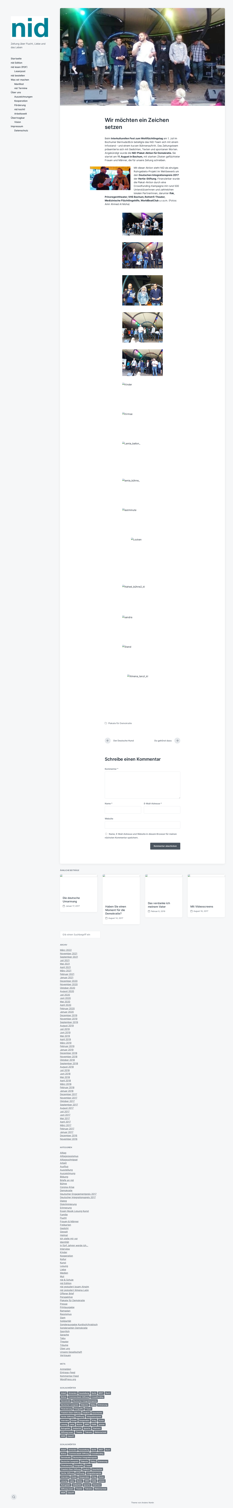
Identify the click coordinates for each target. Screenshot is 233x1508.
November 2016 (68, 1139)
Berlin (94, 1393)
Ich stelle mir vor (69, 1238)
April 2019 (65, 1039)
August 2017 (67, 1108)
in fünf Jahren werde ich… (74, 1245)
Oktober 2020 (67, 988)
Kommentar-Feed (69, 1376)
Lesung (64, 1266)
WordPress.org (68, 1379)
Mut (62, 1276)
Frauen (88, 1409)
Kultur (63, 1259)
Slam (62, 1317)
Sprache (64, 1334)
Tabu (63, 1338)
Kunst (63, 1262)
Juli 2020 (65, 994)
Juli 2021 (65, 960)
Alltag (63, 1152)
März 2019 (65, 1043)
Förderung (20, 105)
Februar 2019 (67, 1046)
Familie (64, 1214)
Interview (65, 1249)
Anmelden (65, 1369)
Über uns (16, 92)
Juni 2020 (65, 998)
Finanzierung (66, 1409)
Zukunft (70, 1436)
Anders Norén (148, 1502)
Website (109, 818)
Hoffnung (80, 1416)
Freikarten (65, 1225)
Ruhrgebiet (65, 1428)
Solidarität (65, 1321)
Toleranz (88, 1432)
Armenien (72, 1393)
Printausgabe (67, 1307)
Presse (63, 1304)
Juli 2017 (65, 1111)
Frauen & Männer (69, 1221)
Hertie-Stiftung (67, 1416)
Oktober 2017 (67, 1101)
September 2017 (69, 1104)
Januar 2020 (67, 1012)
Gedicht (64, 1228)
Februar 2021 (67, 974)
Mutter (79, 1424)
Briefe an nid (67, 1180)
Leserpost (19, 71)
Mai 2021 (65, 963)
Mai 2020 (65, 1001)
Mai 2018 (65, 1077)
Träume (64, 1345)
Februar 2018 (67, 1087)
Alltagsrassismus (69, 1156)
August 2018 (67, 1067)
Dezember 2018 (68, 1053)
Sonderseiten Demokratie (74, 1328)
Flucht (63, 1218)
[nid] (30, 27)
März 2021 (65, 970)
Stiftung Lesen (67, 1432)
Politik (93, 1424)
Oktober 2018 (67, 1060)
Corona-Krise (67, 1187)
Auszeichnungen (23, 96)
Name (108, 803)
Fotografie (78, 1409)
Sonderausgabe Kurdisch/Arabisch (79, 1324)
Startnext (97, 1428)
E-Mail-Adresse (153, 803)
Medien (64, 1273)
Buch (108, 1393)
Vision (17, 122)
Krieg (94, 1420)
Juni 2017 (65, 1115)
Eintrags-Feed (67, 1372)
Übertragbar (18, 118)
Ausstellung (66, 1170)
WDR (63, 1436)
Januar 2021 (66, 977)
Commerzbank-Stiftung (79, 1397)
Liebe (63, 1269)
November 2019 (68, 1018)
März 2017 (65, 1125)
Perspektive (66, 1297)
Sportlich (65, 1331)
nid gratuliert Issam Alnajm (74, 1286)
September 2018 (69, 1063)
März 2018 (65, 1084)
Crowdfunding (97, 1397)
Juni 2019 (65, 1032)
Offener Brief (67, 1293)
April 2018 (65, 1080)
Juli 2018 (65, 1070)
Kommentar (111, 769)
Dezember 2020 (69, 981)
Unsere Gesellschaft (71, 1352)
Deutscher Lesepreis (69, 1405)
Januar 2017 (66, 1132)
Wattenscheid (100, 1432)
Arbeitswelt (20, 113)
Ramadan (65, 1310)
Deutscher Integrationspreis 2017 (78, 1197)
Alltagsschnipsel (69, 1159)
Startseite (16, 58)
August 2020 (67, 991)
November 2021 (68, 953)
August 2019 (67, 1025)
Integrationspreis (94, 1416)
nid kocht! (19, 109)
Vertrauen (65, 1355)
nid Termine (20, 88)
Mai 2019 (65, 1036)
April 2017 (65, 1121)
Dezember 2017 (68, 1094)
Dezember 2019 (68, 1015)
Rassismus (66, 1314)
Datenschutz (21, 130)
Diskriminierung (68, 1204)
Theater (64, 1341)
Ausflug (64, 1166)
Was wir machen (20, 79)
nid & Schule (66, 1279)
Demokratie (66, 1190)
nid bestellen (18, 75)
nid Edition (16, 62)
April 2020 (65, 1005)
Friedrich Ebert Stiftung (71, 1413)
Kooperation (21, 101)
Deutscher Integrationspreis (85, 1401)
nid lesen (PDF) (19, 67)
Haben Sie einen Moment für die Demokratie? (115, 910)
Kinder (63, 1252)
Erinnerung (66, 1207)
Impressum (17, 126)
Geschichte (97, 1413)
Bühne (63, 1183)
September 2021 (69, 957)
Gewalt (64, 1231)
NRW (87, 1424)
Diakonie (84, 1405)
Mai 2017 (65, 1118)
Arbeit (63, 1163)
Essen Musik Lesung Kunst (74, 1211)
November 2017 (68, 1097)
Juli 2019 (65, 1029)
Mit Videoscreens (201, 906)
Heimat (64, 1235)
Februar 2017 (67, 1128)
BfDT (101, 1393)
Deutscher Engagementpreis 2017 (78, 1194)
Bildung (64, 1176)
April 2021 (65, 967)
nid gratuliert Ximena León (74, 1290)
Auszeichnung (67, 1173)
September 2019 (69, 1022)
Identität (64, 1242)
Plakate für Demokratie (120, 723)
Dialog (63, 1201)
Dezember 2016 (68, 1135)
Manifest (19, 84)
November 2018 (68, 1056)
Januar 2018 (66, 1091)
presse (102, 1424)
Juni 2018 (65, 1073)
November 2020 (69, 984)
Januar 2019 (66, 1049)
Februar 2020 (67, 1008)
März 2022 (66, 950)
